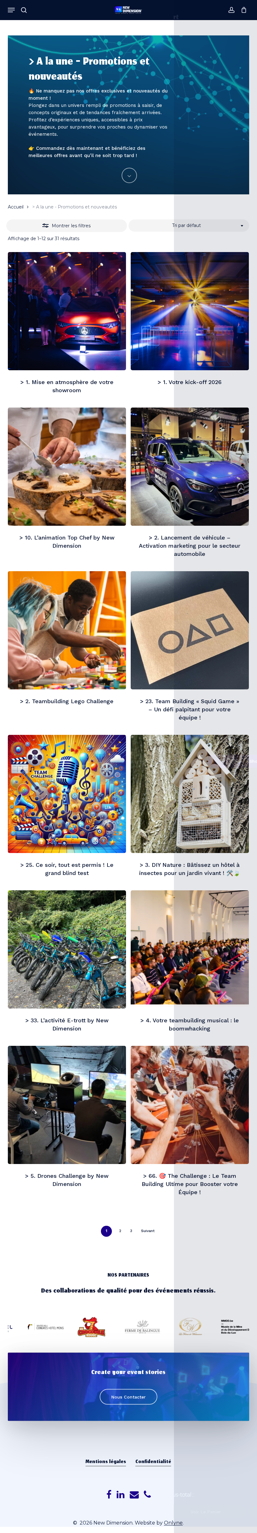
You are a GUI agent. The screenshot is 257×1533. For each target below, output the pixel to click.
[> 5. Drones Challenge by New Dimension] (67, 1105)
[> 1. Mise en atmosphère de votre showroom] (67, 311)
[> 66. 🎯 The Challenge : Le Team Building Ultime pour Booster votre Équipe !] (190, 1105)
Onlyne (173, 1523)
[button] (11, 10)
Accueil (16, 207)
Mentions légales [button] (106, 1462)
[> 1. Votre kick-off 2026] (190, 311)
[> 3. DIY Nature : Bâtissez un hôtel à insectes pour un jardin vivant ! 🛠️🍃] (190, 794)
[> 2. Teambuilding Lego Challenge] (67, 630)
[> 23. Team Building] (190, 630)
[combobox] (188, 225)
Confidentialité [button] (153, 1462)
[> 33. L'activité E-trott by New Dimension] (67, 949)
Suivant (148, 1231)
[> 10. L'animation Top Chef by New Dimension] (67, 467)
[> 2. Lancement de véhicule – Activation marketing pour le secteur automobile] (190, 467)
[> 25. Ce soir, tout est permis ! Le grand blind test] (67, 794)
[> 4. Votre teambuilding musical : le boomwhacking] (190, 949)
